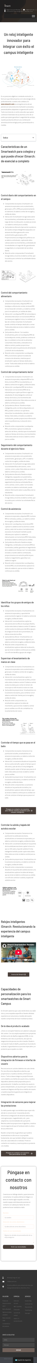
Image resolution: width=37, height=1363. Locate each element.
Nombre (5, 1213)
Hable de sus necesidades (12, 1231)
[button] (33, 137)
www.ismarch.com (7, 104)
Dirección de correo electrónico (13, 1222)
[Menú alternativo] (33, 16)
